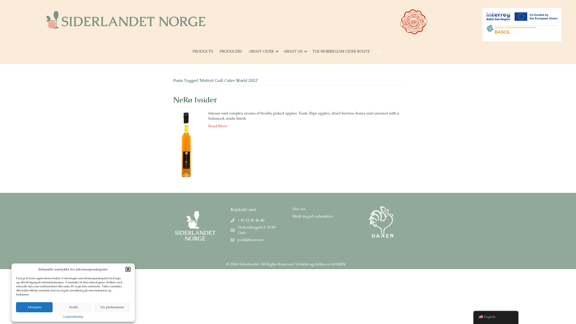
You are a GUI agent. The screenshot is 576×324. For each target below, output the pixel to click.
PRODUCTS (203, 51)
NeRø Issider (195, 100)
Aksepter (34, 307)
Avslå (73, 307)
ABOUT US (293, 51)
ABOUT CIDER (261, 51)
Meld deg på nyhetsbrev (312, 216)
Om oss (298, 209)
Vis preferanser (112, 307)
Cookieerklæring (73, 316)
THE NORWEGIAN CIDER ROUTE (341, 51)
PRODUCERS (231, 51)
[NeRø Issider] (186, 144)
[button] (128, 269)
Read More (217, 126)
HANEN (338, 264)
